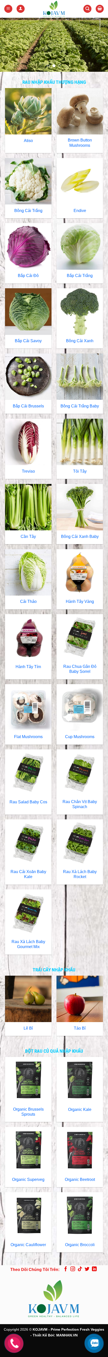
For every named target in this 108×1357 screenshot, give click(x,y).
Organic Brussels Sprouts (28, 1112)
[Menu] (8, 9)
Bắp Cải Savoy (28, 341)
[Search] (87, 9)
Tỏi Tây (80, 471)
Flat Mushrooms (28, 737)
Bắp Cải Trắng (80, 275)
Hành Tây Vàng (80, 601)
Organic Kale (79, 1109)
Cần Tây (28, 536)
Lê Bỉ (28, 1028)
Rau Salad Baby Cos (28, 802)
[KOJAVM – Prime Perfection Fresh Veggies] (54, 9)
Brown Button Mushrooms (80, 143)
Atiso (28, 140)
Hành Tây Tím (28, 667)
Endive (80, 210)
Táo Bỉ (80, 1028)
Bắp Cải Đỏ (28, 275)
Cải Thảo (28, 601)
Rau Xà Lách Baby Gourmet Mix (28, 944)
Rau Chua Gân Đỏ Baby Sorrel (79, 669)
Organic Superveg (28, 1179)
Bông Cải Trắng (28, 210)
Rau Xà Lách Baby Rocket (80, 874)
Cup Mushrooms (79, 737)
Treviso (28, 471)
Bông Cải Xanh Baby (80, 536)
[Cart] (100, 9)
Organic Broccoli (80, 1245)
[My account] (21, 9)
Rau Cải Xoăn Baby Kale (28, 874)
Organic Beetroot (80, 1179)
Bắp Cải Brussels (28, 406)
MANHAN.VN (67, 1335)
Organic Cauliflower (28, 1245)
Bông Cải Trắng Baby (80, 406)
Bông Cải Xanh (79, 341)
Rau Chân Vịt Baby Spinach (80, 804)
